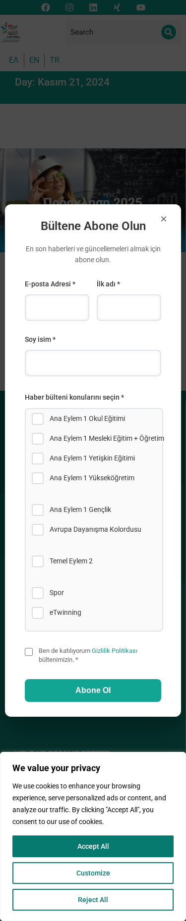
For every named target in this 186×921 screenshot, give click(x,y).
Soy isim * (40, 339)
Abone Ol (93, 690)
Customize (93, 873)
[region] (93, 836)
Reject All (93, 900)
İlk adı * (108, 284)
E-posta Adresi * (50, 284)
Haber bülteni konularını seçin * (74, 397)
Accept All (93, 846)
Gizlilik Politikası (114, 650)
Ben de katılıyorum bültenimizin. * (88, 655)
